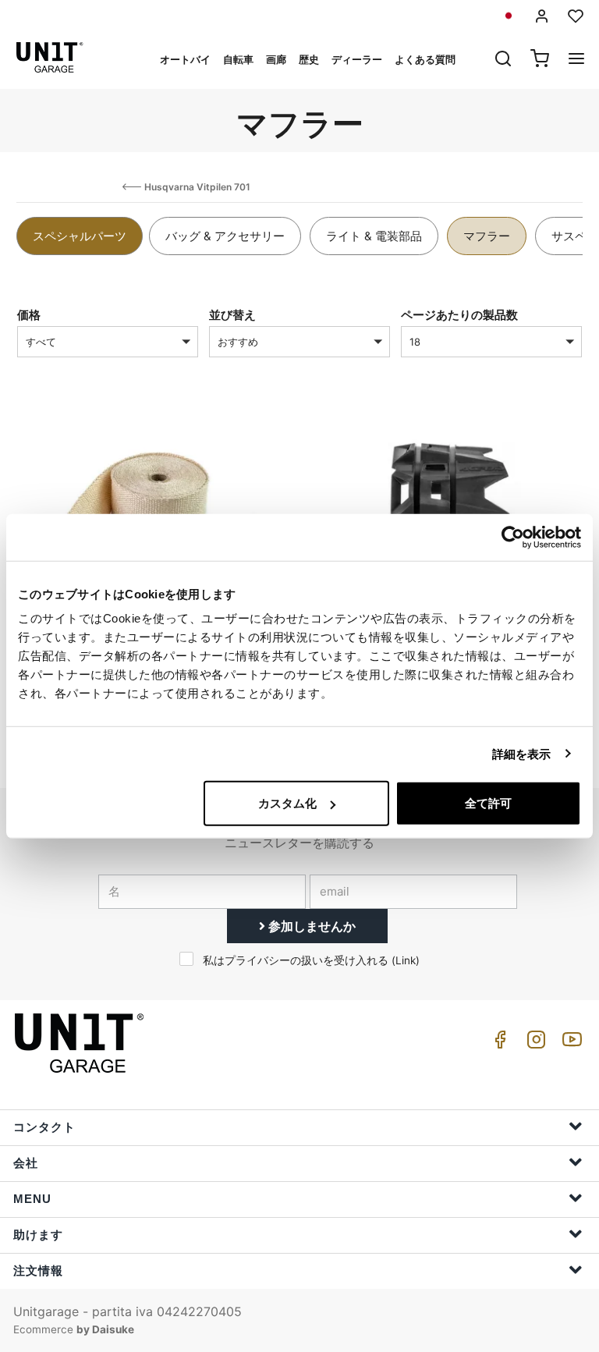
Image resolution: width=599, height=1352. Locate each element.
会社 (25, 1162)
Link (405, 960)
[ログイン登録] (542, 16)
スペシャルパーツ (79, 236)
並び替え (232, 314)
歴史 (309, 59)
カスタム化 (287, 803)
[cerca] (503, 60)
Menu (32, 1198)
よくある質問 (425, 59)
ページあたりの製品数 (459, 314)
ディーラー (356, 59)
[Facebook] (497, 1043)
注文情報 (38, 1270)
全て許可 (488, 803)
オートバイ (185, 59)
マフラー (486, 236)
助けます (38, 1234)
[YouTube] (569, 1043)
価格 (29, 314)
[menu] (576, 60)
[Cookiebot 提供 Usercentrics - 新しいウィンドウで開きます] (513, 536)
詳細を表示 (521, 753)
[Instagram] (533, 1043)
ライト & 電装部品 (374, 236)
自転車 (238, 59)
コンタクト (44, 1127)
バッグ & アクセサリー (225, 236)
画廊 (276, 59)
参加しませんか (310, 926)
